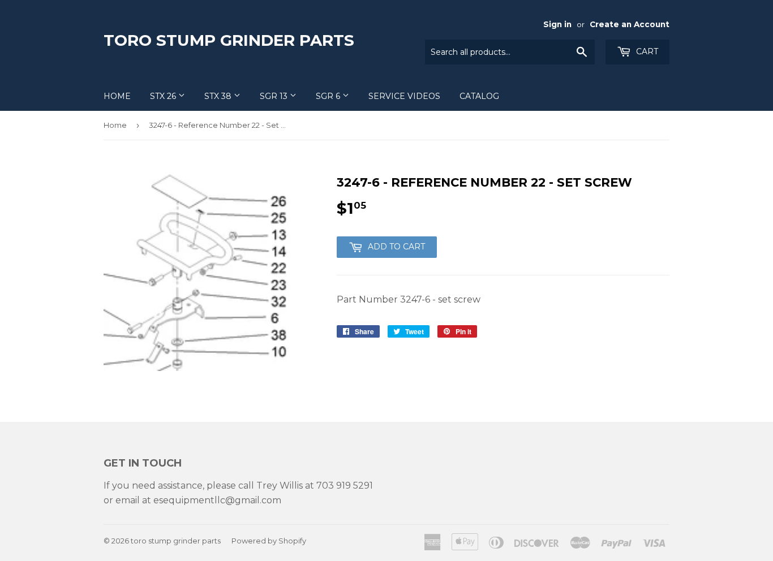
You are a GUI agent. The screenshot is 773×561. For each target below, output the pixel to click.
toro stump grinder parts (229, 40)
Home (117, 96)
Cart (646, 51)
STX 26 (164, 96)
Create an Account (629, 24)
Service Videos (404, 96)
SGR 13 (275, 96)
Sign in (557, 24)
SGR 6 (329, 96)
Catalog (479, 96)
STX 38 (219, 96)
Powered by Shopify (268, 540)
